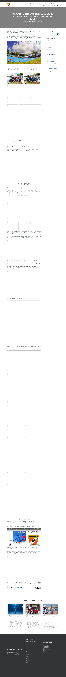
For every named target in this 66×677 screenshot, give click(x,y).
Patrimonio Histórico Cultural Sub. (48, 657)
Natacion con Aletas (46, 649)
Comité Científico (50, 49)
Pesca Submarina (50, 66)
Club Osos (11, 144)
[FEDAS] (13, 4)
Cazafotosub (49, 47)
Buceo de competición (51, 42)
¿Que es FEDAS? (29, 3)
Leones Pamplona (16, 35)
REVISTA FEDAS (53, 5)
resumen (31, 346)
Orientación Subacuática (51, 63)
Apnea (48, 40)
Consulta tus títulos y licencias (12, 652)
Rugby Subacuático (18, 587)
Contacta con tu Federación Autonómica (13, 654)
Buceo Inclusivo (49, 45)
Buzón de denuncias (10, 645)
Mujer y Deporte (50, 59)
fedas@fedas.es (9, 643)
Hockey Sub (45, 655)
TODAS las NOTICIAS (46, 5)
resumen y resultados (14, 589)
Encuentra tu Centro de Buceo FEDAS (13, 653)
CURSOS (34, 3)
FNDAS (9, 36)
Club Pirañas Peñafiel (13, 140)
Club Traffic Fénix (12, 139)
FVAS (32, 36)
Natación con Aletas (50, 61)
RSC (48, 3)
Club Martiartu (28, 31)
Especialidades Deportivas (41, 3)
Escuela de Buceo (46, 647)
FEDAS (13, 587)
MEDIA (56, 3)
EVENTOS (52, 3)
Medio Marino (45, 648)
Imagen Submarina (46, 646)
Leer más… (13, 626)
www (18, 64)
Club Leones (11, 141)
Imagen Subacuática (50, 56)
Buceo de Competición (47, 653)
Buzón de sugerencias (10, 647)
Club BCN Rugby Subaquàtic (15, 142)
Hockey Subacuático (50, 54)
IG (15, 64)
